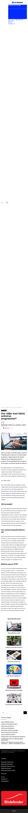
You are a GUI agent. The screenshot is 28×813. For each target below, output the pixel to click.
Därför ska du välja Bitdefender (15, 19)
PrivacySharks (5, 491)
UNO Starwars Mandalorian (14, 676)
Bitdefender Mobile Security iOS (16, 17)
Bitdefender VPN (12, 18)
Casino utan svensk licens (14, 661)
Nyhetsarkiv (11, 21)
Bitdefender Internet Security (15, 11)
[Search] (7, 202)
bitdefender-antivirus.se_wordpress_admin (13, 425)
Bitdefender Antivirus (13, 13)
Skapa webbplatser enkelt (14, 633)
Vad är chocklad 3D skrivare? (8, 734)
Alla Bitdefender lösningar (14, 5)
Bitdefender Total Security (15, 8)
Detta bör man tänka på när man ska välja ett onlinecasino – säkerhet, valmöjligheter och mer (13, 742)
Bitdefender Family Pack (14, 10)
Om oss (10, 22)
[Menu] (1, 202)
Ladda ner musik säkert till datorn (14, 647)
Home (2, 407)
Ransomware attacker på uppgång (14, 690)
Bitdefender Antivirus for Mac (15, 14)
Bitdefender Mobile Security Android (17, 15)
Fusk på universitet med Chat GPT (14, 704)
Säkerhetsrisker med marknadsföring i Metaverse (13, 736)
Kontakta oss (11, 23)
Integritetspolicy (5, 781)
